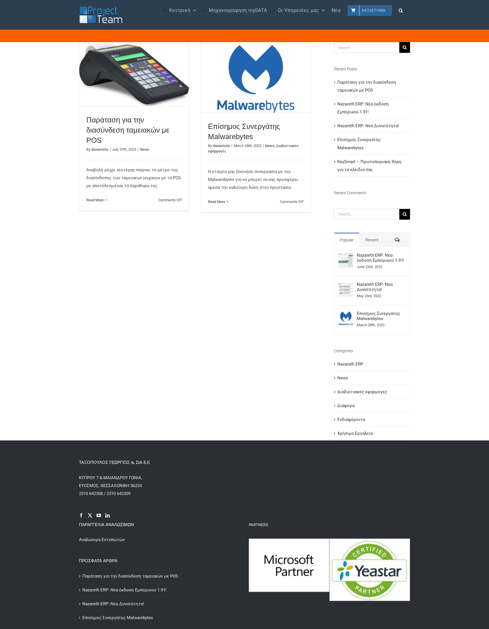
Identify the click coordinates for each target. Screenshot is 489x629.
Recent (372, 240)
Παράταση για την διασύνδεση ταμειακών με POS (128, 130)
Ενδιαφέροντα (351, 419)
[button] (401, 10)
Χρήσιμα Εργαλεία (355, 433)
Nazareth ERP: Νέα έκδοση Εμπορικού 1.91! (380, 258)
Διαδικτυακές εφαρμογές (362, 391)
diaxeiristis (99, 149)
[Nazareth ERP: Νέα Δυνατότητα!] (345, 285)
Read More (95, 200)
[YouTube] (98, 515)
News (144, 149)
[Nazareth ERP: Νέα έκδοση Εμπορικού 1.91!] (345, 256)
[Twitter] (90, 515)
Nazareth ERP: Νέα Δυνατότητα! (368, 125)
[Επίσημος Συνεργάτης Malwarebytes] (345, 314)
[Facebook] (81, 515)
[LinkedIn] (107, 515)
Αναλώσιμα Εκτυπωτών (102, 539)
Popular (347, 240)
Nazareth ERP (350, 364)
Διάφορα (346, 405)
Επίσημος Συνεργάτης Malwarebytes (378, 316)
